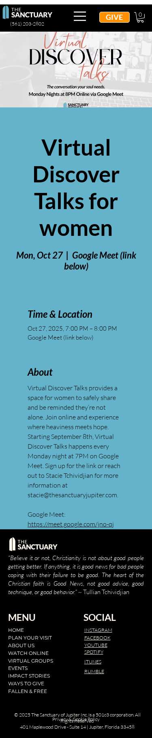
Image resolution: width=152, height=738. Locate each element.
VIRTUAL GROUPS (30, 661)
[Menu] (80, 16)
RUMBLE (94, 671)
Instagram (98, 630)
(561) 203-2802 (27, 24)
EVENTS (18, 668)
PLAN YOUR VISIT (30, 638)
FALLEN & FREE (27, 691)
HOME (16, 630)
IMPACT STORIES (29, 676)
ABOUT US (21, 645)
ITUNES (92, 662)
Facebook (97, 638)
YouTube (95, 645)
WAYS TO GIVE (26, 683)
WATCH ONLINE (28, 653)
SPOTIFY (93, 652)
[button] (140, 17)
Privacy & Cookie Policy (76, 719)
